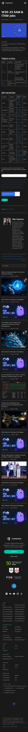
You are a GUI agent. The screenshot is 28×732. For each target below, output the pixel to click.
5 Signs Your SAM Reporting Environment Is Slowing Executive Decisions (12, 404)
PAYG (16, 645)
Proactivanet (18, 631)
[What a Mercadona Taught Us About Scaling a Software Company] (14, 469)
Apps (4, 602)
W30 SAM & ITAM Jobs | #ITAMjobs (12, 352)
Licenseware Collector (20, 604)
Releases (17, 675)
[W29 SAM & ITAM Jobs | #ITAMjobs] (14, 443)
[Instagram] (18, 594)
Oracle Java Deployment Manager (8, 618)
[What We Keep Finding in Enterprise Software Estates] (14, 286)
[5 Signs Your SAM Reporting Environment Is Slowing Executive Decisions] (14, 419)
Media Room (5, 669)
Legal (4, 667)
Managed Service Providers (8, 658)
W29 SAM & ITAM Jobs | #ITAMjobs (12, 432)
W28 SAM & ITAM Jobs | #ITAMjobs (12, 482)
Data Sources (6, 675)
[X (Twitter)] (21, 594)
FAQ (16, 680)
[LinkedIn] (6, 594)
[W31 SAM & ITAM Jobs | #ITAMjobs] (14, 311)
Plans (4, 643)
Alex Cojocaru (11, 19)
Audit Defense (18, 637)
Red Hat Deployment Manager (8, 616)
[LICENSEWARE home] (14, 538)
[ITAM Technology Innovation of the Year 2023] (14, 577)
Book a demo (14, 556)
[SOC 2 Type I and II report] (14, 586)
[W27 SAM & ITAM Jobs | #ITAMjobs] (14, 517)
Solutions (6, 635)
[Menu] (25, 3)
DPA (16, 726)
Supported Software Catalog (20, 611)
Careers (16, 664)
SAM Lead (19, 119)
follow (21, 49)
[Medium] (10, 594)
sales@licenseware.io (9, 692)
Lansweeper (5, 629)
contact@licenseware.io (10, 690)
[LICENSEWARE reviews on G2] (14, 570)
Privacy (8, 726)
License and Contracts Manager (20, 607)
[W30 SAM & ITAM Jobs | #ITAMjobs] (14, 363)
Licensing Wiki (6, 680)
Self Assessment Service (8, 609)
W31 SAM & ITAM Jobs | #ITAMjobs (12, 299)
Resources (6, 673)
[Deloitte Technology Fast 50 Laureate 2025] (14, 563)
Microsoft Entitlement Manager (8, 620)
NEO (4, 604)
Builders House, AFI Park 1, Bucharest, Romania (15, 686)
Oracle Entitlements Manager (20, 620)
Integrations (7, 624)
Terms (12, 726)
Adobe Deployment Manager (20, 614)
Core (16, 648)
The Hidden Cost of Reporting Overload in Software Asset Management (11, 324)
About (4, 664)
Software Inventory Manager (8, 607)
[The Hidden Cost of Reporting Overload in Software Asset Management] (14, 339)
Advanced (5, 650)
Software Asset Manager (19, 103)
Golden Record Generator (20, 609)
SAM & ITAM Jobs (10, 209)
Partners (6, 654)
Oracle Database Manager (20, 616)
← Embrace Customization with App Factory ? (12, 256)
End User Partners (7, 656)
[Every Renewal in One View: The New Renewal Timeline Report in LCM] (14, 389)
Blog (16, 677)
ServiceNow (17, 626)
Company (5, 662)
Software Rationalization (8, 639)
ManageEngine (18, 629)
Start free (14, 551)
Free (4, 645)
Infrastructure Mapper (8, 611)
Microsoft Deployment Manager (8, 614)
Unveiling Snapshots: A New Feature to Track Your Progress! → (15, 259)
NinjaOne (5, 631)
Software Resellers (19, 656)
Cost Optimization (7, 637)
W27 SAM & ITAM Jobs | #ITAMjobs (12, 505)
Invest (16, 667)
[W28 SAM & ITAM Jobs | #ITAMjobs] (14, 494)
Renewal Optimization (20, 639)
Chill (4, 648)
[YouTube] (14, 594)
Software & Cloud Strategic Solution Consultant (19, 139)
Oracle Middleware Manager (20, 618)
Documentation (6, 677)
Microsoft (5, 626)
